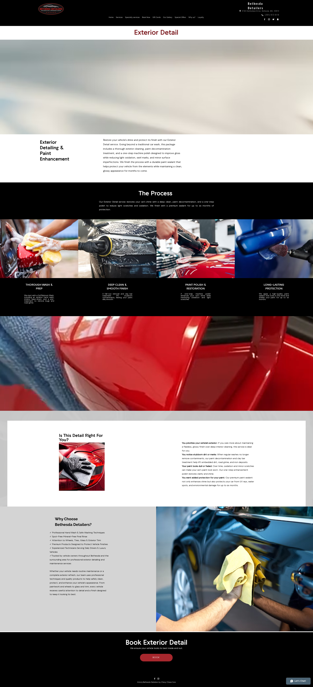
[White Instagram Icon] (158, 678)
